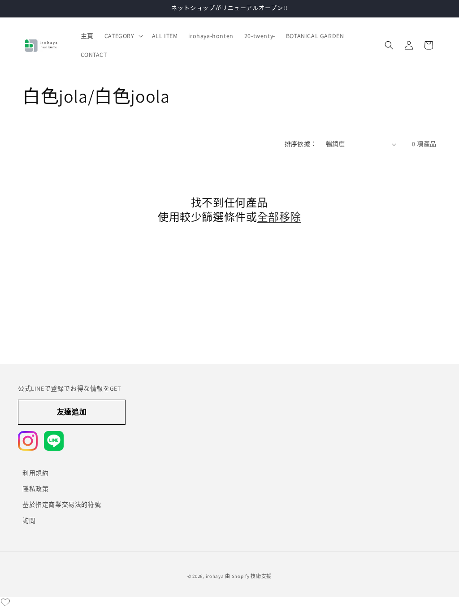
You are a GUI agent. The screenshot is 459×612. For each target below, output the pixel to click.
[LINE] (54, 441)
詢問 (28, 521)
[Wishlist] (5, 602)
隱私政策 (35, 489)
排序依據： (301, 144)
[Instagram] (28, 441)
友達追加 (72, 412)
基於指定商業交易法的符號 (61, 504)
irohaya (215, 576)
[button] (123, 35)
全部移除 (279, 217)
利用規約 (35, 473)
